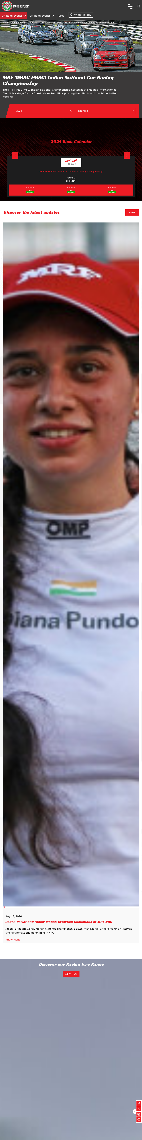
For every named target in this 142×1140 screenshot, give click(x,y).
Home (5, 22)
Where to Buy (82, 14)
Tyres (60, 15)
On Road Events (12, 15)
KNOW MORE (13, 939)
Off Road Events (40, 15)
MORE (132, 212)
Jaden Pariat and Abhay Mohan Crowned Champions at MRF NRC (59, 921)
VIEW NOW (71, 973)
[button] (15, 155)
